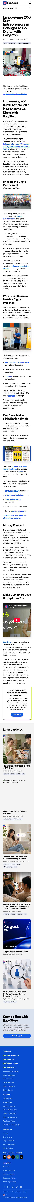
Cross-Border (8, 1090)
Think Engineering (9, 1182)
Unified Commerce (9, 43)
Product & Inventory (10, 1110)
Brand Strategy (17, 819)
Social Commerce (9, 1075)
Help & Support (8, 1141)
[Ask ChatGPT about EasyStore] (4, 1157)
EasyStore (7, 642)
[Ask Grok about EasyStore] (21, 1157)
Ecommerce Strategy (14, 864)
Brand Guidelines (9, 1171)
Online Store (7, 819)
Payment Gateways (10, 1117)
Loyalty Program (9, 1106)
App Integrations (9, 1121)
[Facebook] (4, 1187)
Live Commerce (8, 1082)
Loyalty (9, 1067)
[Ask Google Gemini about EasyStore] (13, 1157)
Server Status (8, 1148)
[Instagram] (8, 1187)
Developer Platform (10, 1178)
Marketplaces (8, 1079)
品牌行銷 (6, 914)
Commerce (11, 1055)
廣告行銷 (20, 914)
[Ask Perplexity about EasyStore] (17, 1157)
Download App (8, 1125)
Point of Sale (7, 1102)
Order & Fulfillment (9, 1113)
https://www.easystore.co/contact (15, 94)
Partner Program (9, 1174)
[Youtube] (21, 1187)
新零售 (12, 774)
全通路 (18, 774)
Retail (8, 1059)
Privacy (25, 1192)
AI (5, 864)
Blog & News (7, 1137)
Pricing (5, 1133)
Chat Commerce (9, 1086)
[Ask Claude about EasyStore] (9, 1157)
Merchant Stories (9, 1144)
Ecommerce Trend (24, 43)
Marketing (10, 1063)
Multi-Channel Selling (10, 1071)
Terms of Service (16, 1192)
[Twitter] (16, 1187)
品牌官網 (13, 914)
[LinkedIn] (12, 1187)
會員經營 (6, 774)
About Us (6, 1167)
